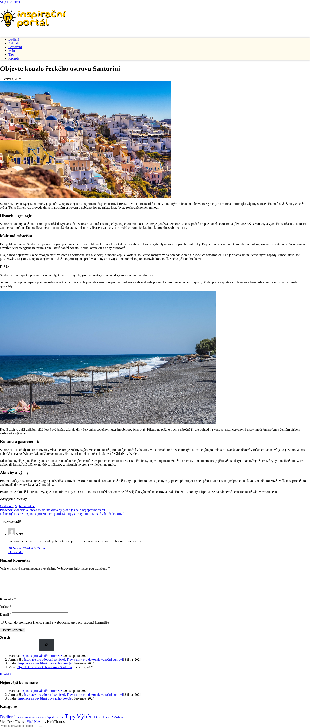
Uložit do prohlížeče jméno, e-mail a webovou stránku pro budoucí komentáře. (57, 622)
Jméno (5, 606)
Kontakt (5, 674)
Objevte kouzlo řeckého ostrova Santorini (44, 667)
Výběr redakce (25, 506)
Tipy (11, 54)
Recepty (13, 58)
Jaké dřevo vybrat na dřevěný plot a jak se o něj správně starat (52, 510)
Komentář (8, 599)
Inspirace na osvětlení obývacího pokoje (44, 663)
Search (5, 637)
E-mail (5, 614)
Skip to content (10, 2)
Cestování (15, 47)
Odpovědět (15, 552)
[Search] (46, 645)
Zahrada (13, 43)
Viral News (34, 721)
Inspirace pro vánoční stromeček (41, 656)
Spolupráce (55, 717)
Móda (12, 51)
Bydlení (13, 39)
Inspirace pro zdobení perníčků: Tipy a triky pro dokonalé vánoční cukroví (61, 514)
